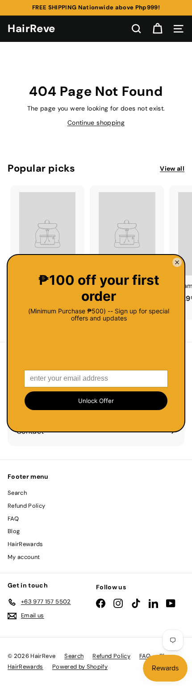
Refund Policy (27, 505)
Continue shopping (96, 123)
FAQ (13, 518)
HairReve (31, 28)
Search (17, 493)
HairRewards (25, 544)
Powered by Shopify (80, 666)
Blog (14, 531)
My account (24, 557)
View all (172, 168)
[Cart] (157, 29)
